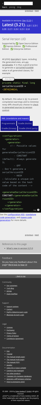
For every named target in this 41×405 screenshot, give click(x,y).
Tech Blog (10, 288)
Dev (24, 20)
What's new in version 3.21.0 (20, 248)
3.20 (29, 25)
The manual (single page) (16, 357)
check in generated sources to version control (20, 107)
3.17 (10, 29)
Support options (12, 306)
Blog (19, 7)
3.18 (4, 29)
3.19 (34, 25)
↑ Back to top (20, 276)
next (37, 10)
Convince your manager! (15, 371)
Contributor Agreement (15, 339)
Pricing (12, 7)
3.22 (29, 20)
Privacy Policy (11, 333)
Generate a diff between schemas (19, 379)
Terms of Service (13, 336)
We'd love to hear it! (17, 264)
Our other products (14, 373)
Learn (4, 7)
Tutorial (9, 354)
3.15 (22, 29)
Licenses (10, 327)
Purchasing (10, 330)
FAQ (8, 351)
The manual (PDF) (13, 362)
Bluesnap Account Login (15, 315)
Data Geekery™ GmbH (23, 391)
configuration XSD (16, 214)
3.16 (16, 29)
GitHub (9, 291)
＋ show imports (8, 79)
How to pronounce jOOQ (16, 382)
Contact (9, 309)
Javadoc (9, 365)
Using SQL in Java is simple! (16, 368)
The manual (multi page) (15, 360)
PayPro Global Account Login (17, 312)
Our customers (12, 286)
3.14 (28, 29)
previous (29, 10)
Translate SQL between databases (19, 376)
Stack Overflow (12, 294)
